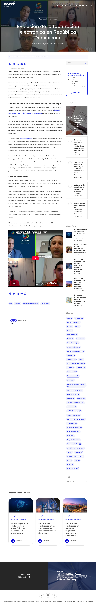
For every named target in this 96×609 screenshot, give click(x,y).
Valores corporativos (75, 456)
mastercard (71, 407)
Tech (69, 452)
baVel (70, 339)
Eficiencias (72, 372)
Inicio (57, 5)
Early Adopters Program (76, 363)
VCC (69, 460)
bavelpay (80, 339)
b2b (69, 326)
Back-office (72, 335)
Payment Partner (73, 431)
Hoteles (81, 398)
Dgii (10, 303)
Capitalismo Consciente (75, 351)
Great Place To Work (74, 390)
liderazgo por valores (75, 403)
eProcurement (73, 376)
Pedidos (70, 436)
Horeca (70, 398)
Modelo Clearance (74, 411)
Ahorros (79, 318)
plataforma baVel (26, 139)
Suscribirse (76, 92)
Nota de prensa (73, 415)
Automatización (73, 322)
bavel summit (73, 343)
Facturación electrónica (48, 19)
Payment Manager (74, 427)
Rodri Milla (37, 44)
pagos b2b (72, 423)
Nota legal (60, 601)
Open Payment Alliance (76, 419)
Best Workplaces (73, 347)
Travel (78, 452)
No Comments (58, 44)
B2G (69, 330)
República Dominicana (30, 303)
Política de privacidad (72, 601)
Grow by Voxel (73, 394)
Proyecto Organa (73, 440)
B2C (77, 326)
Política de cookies (86, 601)
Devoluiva (71, 359)
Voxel (64, 5)
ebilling (70, 367)
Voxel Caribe (45, 303)
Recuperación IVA (74, 444)
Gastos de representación (75, 385)
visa (77, 460)
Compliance (15, 516)
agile (69, 318)
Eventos (70, 380)
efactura (18, 303)
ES (69, 5)
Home (11, 57)
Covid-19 (71, 355)
